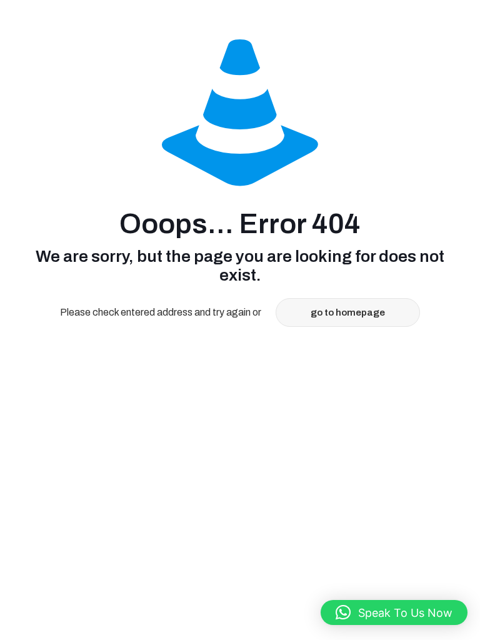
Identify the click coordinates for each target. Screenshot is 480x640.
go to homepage (348, 313)
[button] (394, 612)
